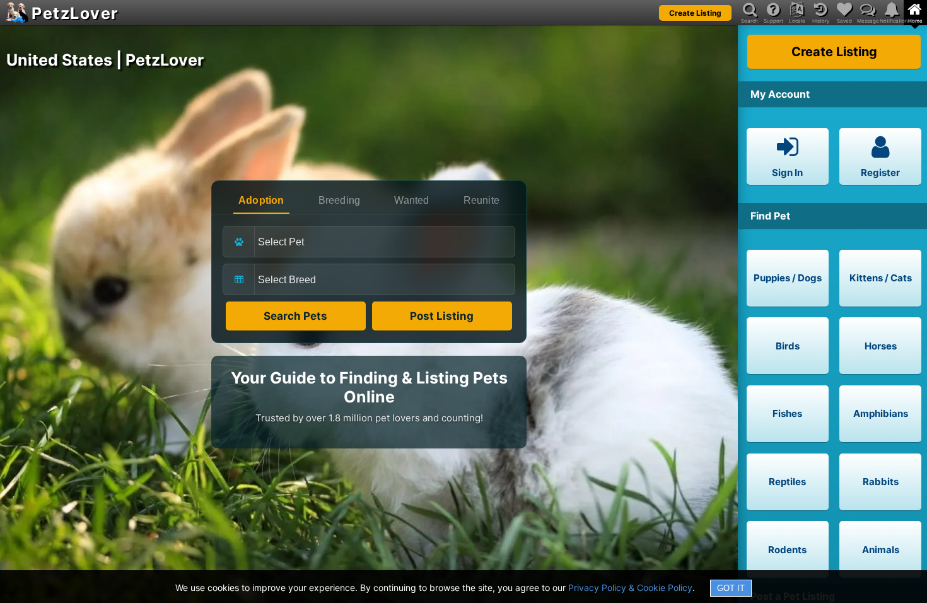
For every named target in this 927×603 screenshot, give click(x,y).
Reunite (481, 200)
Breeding (339, 200)
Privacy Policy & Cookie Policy (630, 587)
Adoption (261, 200)
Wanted (411, 200)
